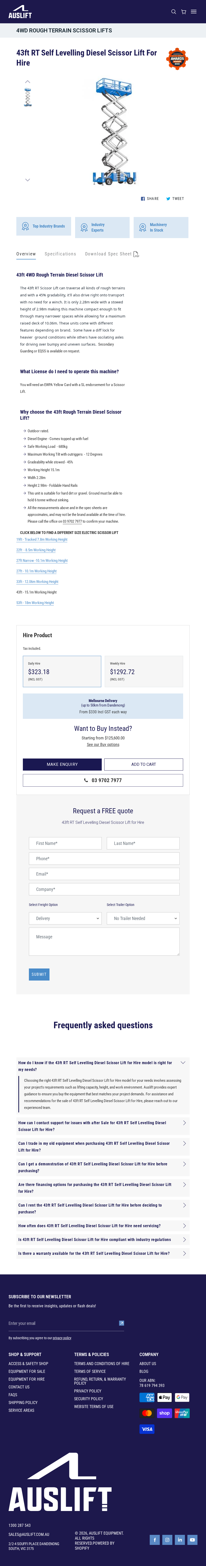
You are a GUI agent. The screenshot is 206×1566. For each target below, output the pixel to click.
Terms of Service (90, 1372)
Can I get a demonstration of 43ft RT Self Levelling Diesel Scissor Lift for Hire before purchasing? (93, 1167)
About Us (147, 1364)
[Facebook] (155, 1540)
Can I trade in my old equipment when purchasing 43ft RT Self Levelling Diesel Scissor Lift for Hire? (94, 1147)
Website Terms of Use (94, 1407)
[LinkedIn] (180, 1540)
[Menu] (193, 11)
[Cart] (183, 11)
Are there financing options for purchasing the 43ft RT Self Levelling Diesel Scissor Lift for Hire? (95, 1188)
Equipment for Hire (27, 1379)
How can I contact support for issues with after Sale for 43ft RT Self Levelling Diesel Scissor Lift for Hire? (92, 1126)
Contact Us (19, 1387)
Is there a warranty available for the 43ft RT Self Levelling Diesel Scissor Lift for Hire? (94, 1253)
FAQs (13, 1395)
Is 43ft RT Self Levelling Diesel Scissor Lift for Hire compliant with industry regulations (94, 1239)
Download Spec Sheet (109, 253)
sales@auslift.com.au (29, 1535)
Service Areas (21, 1411)
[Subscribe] (121, 1323)
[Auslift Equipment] (20, 11)
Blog (143, 1372)
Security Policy (88, 1399)
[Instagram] (167, 1540)
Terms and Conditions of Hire (101, 1364)
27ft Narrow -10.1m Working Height (42, 560)
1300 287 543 (20, 1526)
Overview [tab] (26, 253)
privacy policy (62, 1338)
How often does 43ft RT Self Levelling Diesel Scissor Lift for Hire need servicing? (89, 1225)
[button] (27, 81)
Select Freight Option (43, 904)
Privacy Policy (87, 1391)
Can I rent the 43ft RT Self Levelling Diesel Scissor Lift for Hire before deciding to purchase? (90, 1208)
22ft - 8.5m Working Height (36, 550)
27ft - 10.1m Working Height (36, 571)
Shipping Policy (23, 1403)
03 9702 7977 (72, 521)
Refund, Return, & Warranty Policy (100, 1381)
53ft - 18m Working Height (35, 603)
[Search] (173, 11)
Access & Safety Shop (28, 1364)
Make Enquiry (62, 764)
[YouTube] (192, 1540)
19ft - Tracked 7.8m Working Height (41, 539)
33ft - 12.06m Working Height (37, 581)
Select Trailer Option (120, 904)
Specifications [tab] (60, 253)
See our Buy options (103, 744)
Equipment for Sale (27, 1372)
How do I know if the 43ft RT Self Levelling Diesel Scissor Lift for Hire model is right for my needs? (95, 1066)
